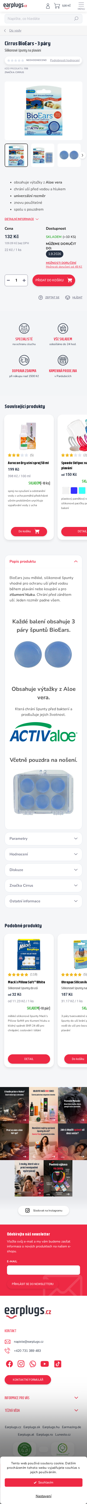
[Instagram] (20, 1363)
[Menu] (81, 6)
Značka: (14, 72)
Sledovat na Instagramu (47, 1210)
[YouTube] (44, 1363)
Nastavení (44, 1496)
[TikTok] (57, 1363)
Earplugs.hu (51, 1427)
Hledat (76, 18)
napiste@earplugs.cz (28, 1341)
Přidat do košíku (49, 280)
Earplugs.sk (31, 1427)
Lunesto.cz (63, 1434)
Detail (28, 1059)
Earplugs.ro (44, 1434)
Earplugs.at (26, 1434)
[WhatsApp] (32, 1363)
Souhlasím (45, 1482)
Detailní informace (19, 219)
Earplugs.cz (13, 1427)
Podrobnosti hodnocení (65, 60)
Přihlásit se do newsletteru (33, 1284)
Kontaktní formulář (28, 1379)
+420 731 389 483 (27, 1351)
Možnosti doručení (64, 265)
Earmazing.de (71, 1427)
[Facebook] (9, 1363)
